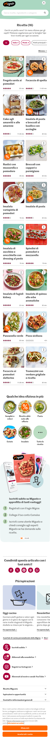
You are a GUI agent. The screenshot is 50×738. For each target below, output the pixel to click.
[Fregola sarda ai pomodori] (13, 74)
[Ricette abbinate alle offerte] (25, 411)
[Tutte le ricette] (40, 435)
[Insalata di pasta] (36, 202)
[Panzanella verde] (13, 327)
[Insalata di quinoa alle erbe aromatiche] (36, 289)
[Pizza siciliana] (36, 327)
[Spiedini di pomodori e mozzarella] (36, 245)
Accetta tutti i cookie (25, 734)
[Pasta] (40, 411)
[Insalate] (25, 435)
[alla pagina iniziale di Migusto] (9, 2)
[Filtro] (6, 42)
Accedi (27, 538)
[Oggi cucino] (19, 608)
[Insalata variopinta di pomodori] (13, 202)
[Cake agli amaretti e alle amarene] (13, 116)
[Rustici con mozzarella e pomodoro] (13, 160)
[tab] (25, 688)
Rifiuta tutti (25, 728)
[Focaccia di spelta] (36, 74)
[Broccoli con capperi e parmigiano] (36, 160)
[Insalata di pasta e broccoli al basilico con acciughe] (36, 116)
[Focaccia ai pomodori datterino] (13, 366)
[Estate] (10, 435)
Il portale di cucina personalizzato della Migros (22, 638)
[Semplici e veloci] (10, 411)
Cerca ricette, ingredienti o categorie (24, 13)
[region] (25, 720)
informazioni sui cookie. (16, 723)
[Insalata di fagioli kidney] (13, 289)
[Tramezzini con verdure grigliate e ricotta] (36, 366)
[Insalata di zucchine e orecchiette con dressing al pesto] (13, 245)
